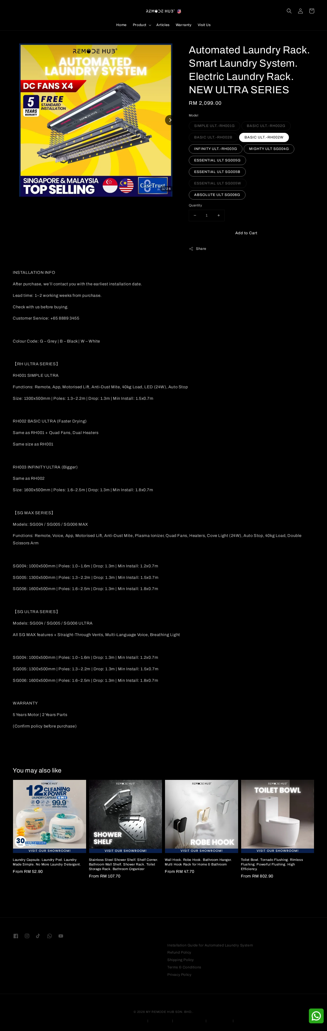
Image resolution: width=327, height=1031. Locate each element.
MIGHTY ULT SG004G (269, 149)
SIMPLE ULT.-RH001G (214, 126)
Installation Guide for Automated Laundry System (210, 945)
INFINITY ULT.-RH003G (215, 149)
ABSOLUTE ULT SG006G (217, 195)
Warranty (184, 25)
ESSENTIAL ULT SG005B (217, 172)
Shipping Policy (180, 960)
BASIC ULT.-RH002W (264, 137)
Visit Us (204, 25)
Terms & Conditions (184, 967)
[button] (289, 11)
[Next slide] (170, 120)
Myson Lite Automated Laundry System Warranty (108, 1021)
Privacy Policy (179, 975)
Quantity (195, 205)
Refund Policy (179, 952)
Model (193, 115)
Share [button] (201, 249)
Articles (163, 25)
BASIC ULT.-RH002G (266, 126)
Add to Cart (246, 233)
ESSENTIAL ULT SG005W (217, 183)
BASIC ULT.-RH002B (213, 137)
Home (121, 25)
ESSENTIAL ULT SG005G (217, 160)
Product (139, 25)
